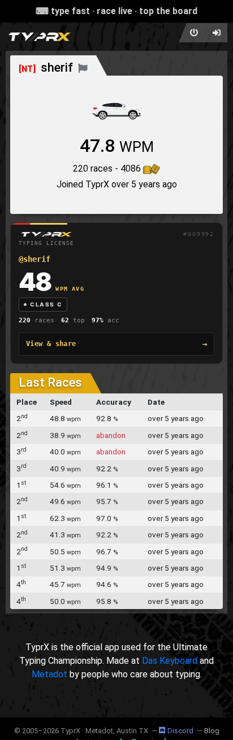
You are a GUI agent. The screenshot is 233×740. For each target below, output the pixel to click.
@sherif (34, 259)
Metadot (49, 674)
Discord (180, 730)
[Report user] (83, 67)
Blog (211, 730)
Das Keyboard (169, 660)
